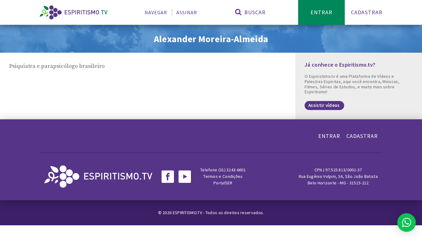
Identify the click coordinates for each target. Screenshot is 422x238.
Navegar (156, 12)
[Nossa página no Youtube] (185, 176)
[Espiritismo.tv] (74, 12)
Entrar (321, 12)
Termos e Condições (223, 176)
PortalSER (223, 183)
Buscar (254, 12)
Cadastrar (366, 12)
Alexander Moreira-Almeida (211, 39)
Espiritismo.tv (188, 212)
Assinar (186, 12)
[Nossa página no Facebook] (168, 176)
